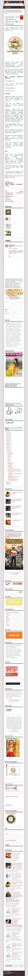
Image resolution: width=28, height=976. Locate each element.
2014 (8, 437)
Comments (8, 313)
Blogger (16, 574)
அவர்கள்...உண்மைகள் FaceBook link (12, 612)
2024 (8, 481)
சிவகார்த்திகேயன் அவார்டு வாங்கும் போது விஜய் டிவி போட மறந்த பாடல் (17, 945)
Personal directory (9, 711)
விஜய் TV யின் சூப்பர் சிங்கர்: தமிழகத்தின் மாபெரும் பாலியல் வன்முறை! (16, 500)
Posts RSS (16, 975)
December (10, 467)
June (9, 459)
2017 (8, 441)
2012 (8, 434)
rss (6, 622)
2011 (8, 433)
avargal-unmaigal (14, 973)
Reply (10, 256)
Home (7, 833)
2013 (8, 436)
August (9, 462)
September (10, 463)
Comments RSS (21, 975)
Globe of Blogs (8, 689)
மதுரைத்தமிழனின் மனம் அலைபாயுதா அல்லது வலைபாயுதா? (16, 934)
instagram (8, 624)
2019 (8, 444)
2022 (8, 449)
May (9, 457)
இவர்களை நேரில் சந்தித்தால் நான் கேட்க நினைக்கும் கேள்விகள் (16, 507)
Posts (7, 311)
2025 (8, 483)
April (9, 456)
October (9, 465)
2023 (8, 450)
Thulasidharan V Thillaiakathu (12, 245)
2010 (8, 431)
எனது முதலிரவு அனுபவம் (15, 520)
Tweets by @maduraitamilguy (11, 840)
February (9, 453)
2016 (8, 440)
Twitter (7, 616)
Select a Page (7, 7)
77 (8, 670)
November (10, 466)
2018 (8, 443)
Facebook (8, 614)
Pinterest (7, 618)
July (9, 460)
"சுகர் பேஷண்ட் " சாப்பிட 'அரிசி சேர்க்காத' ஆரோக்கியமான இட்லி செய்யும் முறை (12, 20)
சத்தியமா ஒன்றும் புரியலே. (16, 873)
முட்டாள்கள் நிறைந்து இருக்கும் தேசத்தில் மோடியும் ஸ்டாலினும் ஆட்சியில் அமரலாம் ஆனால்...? (17, 864)
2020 (8, 446)
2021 (8, 447)
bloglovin (7, 620)
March (9, 454)
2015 (8, 438)
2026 (8, 484)
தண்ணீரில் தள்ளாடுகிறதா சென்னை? (14, 469)
